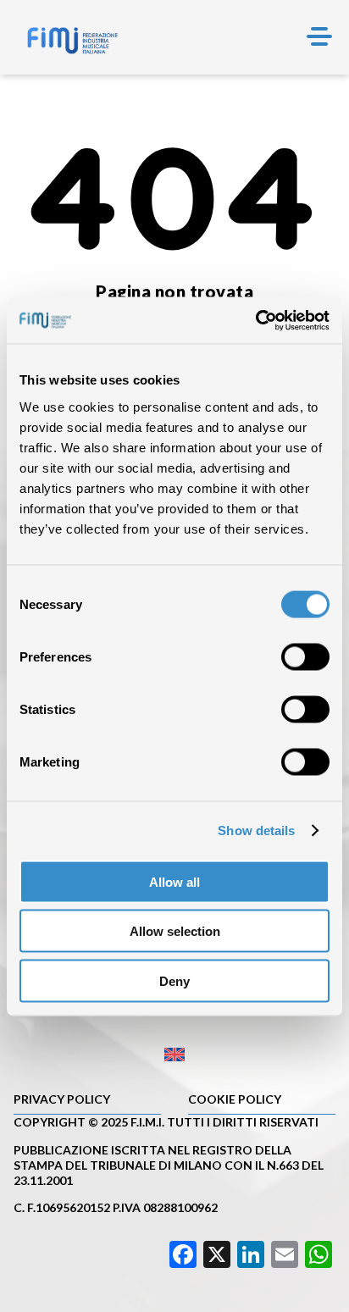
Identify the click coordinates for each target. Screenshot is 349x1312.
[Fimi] (72, 40)
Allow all (174, 881)
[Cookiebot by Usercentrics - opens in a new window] (255, 320)
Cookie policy (234, 1099)
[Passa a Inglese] (174, 1055)
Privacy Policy (62, 1099)
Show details (256, 830)
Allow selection (175, 931)
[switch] (305, 656)
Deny (174, 980)
